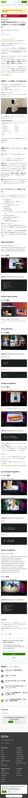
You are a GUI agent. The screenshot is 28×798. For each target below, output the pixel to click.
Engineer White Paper (21, 762)
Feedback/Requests (5, 760)
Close (15, 791)
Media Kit (3, 758)
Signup (24, 1)
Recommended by (11, 666)
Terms (2, 752)
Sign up (9, 791)
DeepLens (16, 30)
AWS (2, 30)
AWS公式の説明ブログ (6, 74)
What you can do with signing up (10, 650)
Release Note (19, 750)
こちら (15, 154)
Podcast (3, 781)
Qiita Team (19, 770)
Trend (3, 4)
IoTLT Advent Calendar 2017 (8, 40)
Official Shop (19, 775)
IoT (12, 30)
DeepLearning (7, 30)
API (17, 765)
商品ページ (3, 142)
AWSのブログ (21, 179)
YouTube (3, 779)
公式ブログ (3, 453)
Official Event (21, 4)
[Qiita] (3, 2)
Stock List (8, 4)
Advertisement (4, 765)
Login (19, 1)
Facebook (3, 777)
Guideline (3, 756)
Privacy (2, 754)
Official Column (20, 754)
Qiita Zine (19, 773)
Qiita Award (19, 760)
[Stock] (6, 634)
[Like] (2, 634)
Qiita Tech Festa (20, 758)
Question (14, 4)
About (2, 750)
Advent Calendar (20, 756)
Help (2, 762)
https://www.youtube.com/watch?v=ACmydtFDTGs (13, 465)
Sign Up (17, 721)
